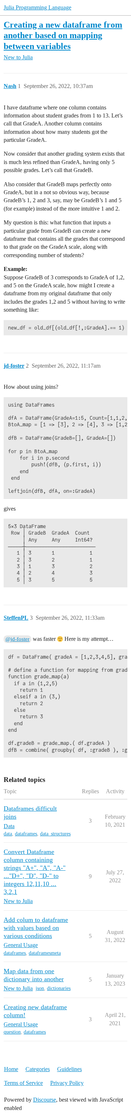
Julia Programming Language (37, 7)
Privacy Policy (67, 1083)
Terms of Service (23, 1083)
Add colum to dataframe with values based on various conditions (36, 927)
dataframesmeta (45, 953)
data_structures (55, 833)
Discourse (44, 1100)
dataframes (26, 833)
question (12, 1032)
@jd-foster (17, 639)
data (8, 833)
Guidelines (69, 1069)
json (40, 988)
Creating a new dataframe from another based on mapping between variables (63, 35)
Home (11, 1069)
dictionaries (59, 988)
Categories (37, 1069)
